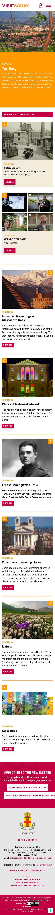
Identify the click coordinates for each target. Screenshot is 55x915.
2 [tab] (27, 50)
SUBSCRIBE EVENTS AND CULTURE (28, 787)
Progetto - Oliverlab (27, 879)
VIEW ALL (7, 345)
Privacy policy (18, 870)
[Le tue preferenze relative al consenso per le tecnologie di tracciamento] (50, 910)
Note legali (27, 907)
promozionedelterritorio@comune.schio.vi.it (30, 858)
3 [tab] (31, 50)
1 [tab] (23, 50)
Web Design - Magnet (27, 882)
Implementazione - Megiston (27, 885)
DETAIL (10, 182)
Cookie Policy (37, 870)
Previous (2, 31)
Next (53, 31)
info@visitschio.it (44, 865)
